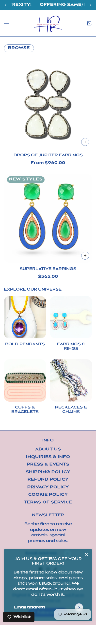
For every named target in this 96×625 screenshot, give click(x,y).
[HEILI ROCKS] (48, 23)
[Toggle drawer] (6, 23)
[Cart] (89, 23)
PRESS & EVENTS (48, 464)
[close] (86, 554)
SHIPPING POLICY (48, 472)
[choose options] (85, 142)
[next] (90, 5)
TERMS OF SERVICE (48, 502)
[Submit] (79, 607)
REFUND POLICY (48, 480)
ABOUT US (48, 449)
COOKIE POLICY (48, 495)
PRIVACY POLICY (48, 487)
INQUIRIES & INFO (48, 457)
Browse (19, 48)
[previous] (5, 5)
